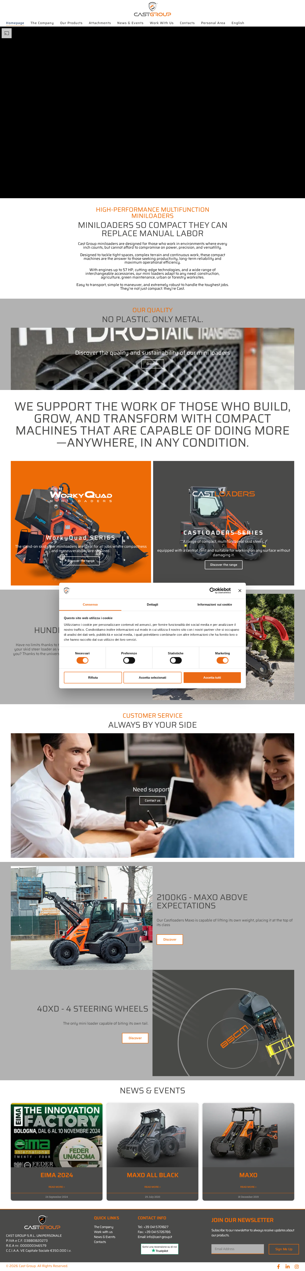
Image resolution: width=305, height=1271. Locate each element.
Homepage (15, 23)
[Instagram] (296, 1266)
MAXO (248, 1175)
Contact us (152, 800)
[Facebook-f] (278, 1266)
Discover (152, 363)
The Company (42, 23)
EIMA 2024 (56, 1175)
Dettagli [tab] (152, 604)
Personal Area (213, 23)
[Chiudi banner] (239, 590)
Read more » (57, 1187)
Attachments (100, 23)
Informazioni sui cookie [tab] (215, 604)
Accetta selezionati (152, 677)
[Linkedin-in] (287, 1266)
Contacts (187, 23)
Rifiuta (93, 677)
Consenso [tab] (90, 604)
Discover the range (80, 560)
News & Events (130, 23)
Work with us (162, 23)
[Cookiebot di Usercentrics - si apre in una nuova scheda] (212, 591)
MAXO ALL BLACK (152, 1175)
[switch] (129, 660)
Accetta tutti (212, 677)
